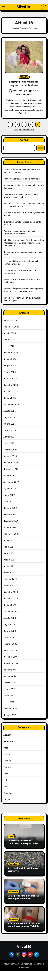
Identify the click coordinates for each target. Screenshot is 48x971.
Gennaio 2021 (9, 586)
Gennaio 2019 (9, 715)
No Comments (25, 95)
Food (5, 774)
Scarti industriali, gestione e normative (21, 179)
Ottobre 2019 (9, 670)
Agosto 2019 (9, 683)
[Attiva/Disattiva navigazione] (4, 7)
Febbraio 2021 (10, 579)
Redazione (17, 91)
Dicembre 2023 (10, 385)
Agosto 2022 (9, 488)
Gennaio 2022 (10, 508)
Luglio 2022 (9, 495)
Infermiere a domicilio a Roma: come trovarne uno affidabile (24, 924)
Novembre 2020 (11, 598)
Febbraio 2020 (10, 644)
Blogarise (38, 964)
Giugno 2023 (9, 424)
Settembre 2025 (11, 327)
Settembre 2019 (11, 676)
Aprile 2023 (8, 437)
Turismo (7, 799)
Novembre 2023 (10, 391)
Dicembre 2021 (10, 514)
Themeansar (24, 967)
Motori (6, 780)
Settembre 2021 (11, 534)
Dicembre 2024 (10, 353)
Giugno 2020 (9, 631)
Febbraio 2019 (10, 708)
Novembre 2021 (10, 521)
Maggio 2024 (9, 372)
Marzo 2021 (8, 573)
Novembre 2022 (11, 469)
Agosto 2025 (9, 333)
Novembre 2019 (10, 663)
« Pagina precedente (24, 130)
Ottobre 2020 (9, 605)
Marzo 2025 (9, 346)
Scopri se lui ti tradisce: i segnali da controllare (24, 83)
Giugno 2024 (9, 365)
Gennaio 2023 (10, 456)
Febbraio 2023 (10, 450)
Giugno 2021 (9, 553)
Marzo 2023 (9, 443)
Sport (6, 787)
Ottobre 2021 (9, 527)
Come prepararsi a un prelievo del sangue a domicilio (23, 897)
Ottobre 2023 (9, 398)
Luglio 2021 (8, 547)
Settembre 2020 (11, 611)
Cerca (24, 139)
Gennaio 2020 (10, 650)
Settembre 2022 (11, 482)
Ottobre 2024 (9, 359)
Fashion (7, 761)
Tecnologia (8, 793)
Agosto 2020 (9, 618)
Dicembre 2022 (10, 463)
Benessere (8, 741)
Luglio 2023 (9, 417)
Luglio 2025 (9, 340)
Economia (8, 754)
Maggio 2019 (9, 689)
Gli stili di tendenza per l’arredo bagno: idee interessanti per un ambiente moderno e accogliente (23, 243)
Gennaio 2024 (10, 378)
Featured (7, 767)
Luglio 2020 (9, 624)
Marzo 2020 (9, 637)
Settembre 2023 (11, 404)
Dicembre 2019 (10, 657)
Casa (5, 748)
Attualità (23, 6)
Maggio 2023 (9, 430)
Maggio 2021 (9, 560)
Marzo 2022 (9, 501)
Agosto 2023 (9, 411)
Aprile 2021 (8, 566)
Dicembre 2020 (10, 592)
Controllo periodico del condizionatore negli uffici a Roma (23, 843)
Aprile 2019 (8, 696)
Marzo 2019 (8, 702)
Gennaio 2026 (10, 320)
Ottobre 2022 (9, 476)
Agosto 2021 (9, 540)
